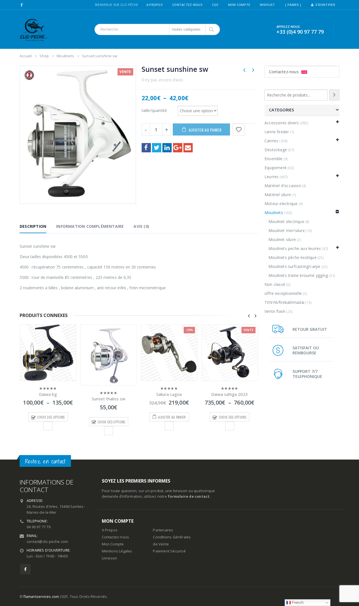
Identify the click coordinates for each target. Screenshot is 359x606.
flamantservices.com (41, 596)
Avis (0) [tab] (141, 226)
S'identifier (325, 5)
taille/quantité (154, 110)
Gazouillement (156, 147)
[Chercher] (212, 29)
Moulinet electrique (286, 221)
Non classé (274, 284)
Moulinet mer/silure (286, 230)
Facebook (146, 147)
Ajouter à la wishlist (47, 425)
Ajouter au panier (205, 130)
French (297, 602)
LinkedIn (167, 147)
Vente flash (274, 311)
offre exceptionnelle (283, 293)
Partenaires (163, 530)
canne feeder (276, 131)
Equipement (275, 167)
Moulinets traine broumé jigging (298, 275)
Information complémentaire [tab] (90, 226)
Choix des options (51, 417)
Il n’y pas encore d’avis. (163, 79)
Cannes (271, 140)
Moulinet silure (282, 239)
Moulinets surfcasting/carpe (294, 266)
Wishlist (267, 5)
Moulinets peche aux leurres (294, 248)
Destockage (275, 149)
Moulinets (273, 212)
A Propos (154, 5)
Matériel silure (277, 194)
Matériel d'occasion (282, 185)
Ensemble (273, 158)
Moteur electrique (281, 203)
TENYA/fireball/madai (284, 302)
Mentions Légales (117, 551)
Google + (177, 147)
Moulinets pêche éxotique (292, 257)
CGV (215, 5)
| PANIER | (293, 5)
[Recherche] (334, 94)
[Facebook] (21, 5)
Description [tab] (33, 226)
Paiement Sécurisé (169, 551)
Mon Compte (239, 5)
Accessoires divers (281, 122)
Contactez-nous (288, 71)
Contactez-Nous (187, 5)
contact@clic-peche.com (47, 541)
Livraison (109, 558)
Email (188, 147)
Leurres (271, 176)
